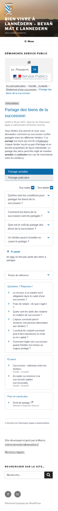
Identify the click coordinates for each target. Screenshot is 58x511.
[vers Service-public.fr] (30, 77)
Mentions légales (14, 452)
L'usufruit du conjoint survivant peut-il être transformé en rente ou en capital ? (29, 334)
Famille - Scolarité (38, 85)
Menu (31, 41)
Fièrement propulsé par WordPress (23, 503)
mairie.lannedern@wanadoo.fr (22, 444)
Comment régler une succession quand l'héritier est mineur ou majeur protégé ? (30, 345)
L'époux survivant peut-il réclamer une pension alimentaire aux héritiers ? (30, 322)
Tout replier (25, 187)
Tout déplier (43, 187)
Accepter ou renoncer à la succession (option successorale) (26, 379)
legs (12, 256)
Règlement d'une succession (21, 89)
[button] (29, 199)
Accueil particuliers (16, 85)
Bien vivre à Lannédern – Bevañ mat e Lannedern (29, 24)
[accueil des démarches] (29, 62)
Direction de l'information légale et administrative (28, 423)
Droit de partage (21, 402)
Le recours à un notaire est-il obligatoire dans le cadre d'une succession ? (29, 296)
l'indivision (42, 141)
